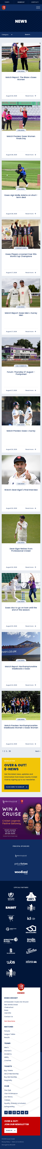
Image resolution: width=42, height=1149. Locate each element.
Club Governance (11, 1093)
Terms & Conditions (18, 1141)
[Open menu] (38, 7)
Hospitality (8, 1080)
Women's (7, 1051)
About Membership (11, 1074)
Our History (8, 1097)
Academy (8, 1054)
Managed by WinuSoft (8, 1144)
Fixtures (7, 1031)
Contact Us (8, 1017)
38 (10, 751)
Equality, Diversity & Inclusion (15, 1103)
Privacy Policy (6, 1141)
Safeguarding (9, 1106)
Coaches (7, 1060)
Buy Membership (10, 1077)
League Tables (9, 1034)
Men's (6, 1047)
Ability (6, 1057)
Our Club (7, 1090)
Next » (37, 751)
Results (7, 1037)
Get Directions (9, 1021)
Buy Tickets (8, 1070)
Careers (7, 1100)
